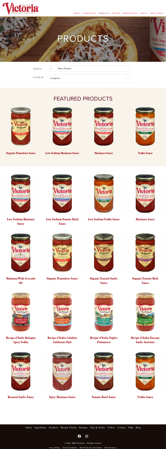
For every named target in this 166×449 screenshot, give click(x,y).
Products (104, 13)
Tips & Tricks (157, 13)
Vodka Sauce (145, 397)
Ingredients (89, 13)
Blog (138, 427)
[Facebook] (79, 436)
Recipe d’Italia (69, 427)
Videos (143, 13)
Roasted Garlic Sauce (21, 397)
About (77, 13)
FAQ (130, 427)
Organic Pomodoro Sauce (62, 278)
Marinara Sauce (145, 219)
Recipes (116, 13)
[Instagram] (86, 436)
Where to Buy (130, 13)
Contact (121, 427)
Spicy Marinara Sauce (62, 397)
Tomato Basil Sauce (104, 397)
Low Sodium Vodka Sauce (104, 219)
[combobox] (90, 69)
